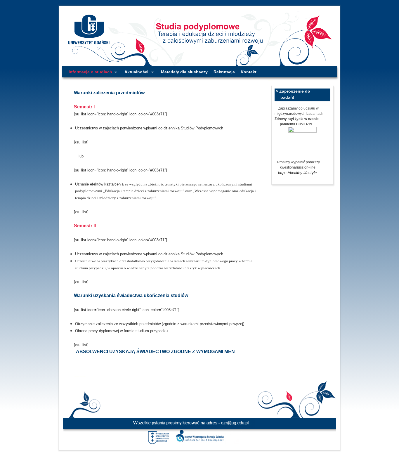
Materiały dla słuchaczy (184, 72)
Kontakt (248, 72)
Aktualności (135, 73)
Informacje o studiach (89, 73)
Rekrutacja (224, 72)
